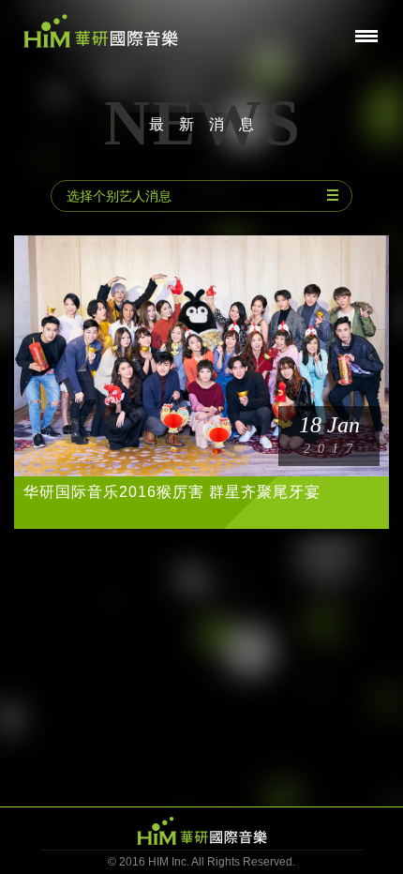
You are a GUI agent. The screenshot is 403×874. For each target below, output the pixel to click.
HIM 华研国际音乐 (201, 831)
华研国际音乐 (100, 31)
